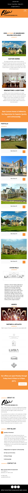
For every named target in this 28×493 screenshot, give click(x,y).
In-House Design (8, 456)
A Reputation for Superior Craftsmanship (14, 449)
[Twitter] (15, 487)
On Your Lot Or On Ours (9, 452)
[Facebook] (12, 487)
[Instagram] (18, 487)
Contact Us (22, 384)
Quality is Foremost (9, 432)
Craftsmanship (7, 459)
